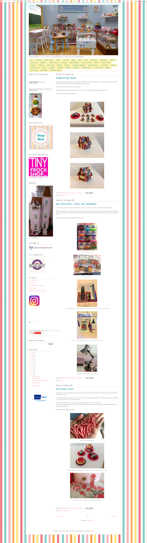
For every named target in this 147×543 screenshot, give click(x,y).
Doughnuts (43, 62)
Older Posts (114, 516)
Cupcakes (112, 60)
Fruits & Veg (50, 65)
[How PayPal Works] (41, 399)
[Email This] (86, 193)
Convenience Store (93, 65)
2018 (32, 359)
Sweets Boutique (74, 62)
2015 (32, 367)
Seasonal (113, 65)
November (35, 386)
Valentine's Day (34, 67)
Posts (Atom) (90, 520)
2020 (32, 354)
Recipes (108, 67)
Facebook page (32, 288)
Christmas (60, 67)
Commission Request (55, 70)
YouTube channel (33, 280)
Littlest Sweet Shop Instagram (36, 285)
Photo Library (32, 283)
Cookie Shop (103, 60)
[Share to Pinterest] (92, 193)
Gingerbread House (66, 78)
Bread (79, 60)
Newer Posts (60, 516)
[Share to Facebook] (91, 193)
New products (63, 195)
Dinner (58, 60)
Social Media (34, 70)
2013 (32, 371)
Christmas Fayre (65, 389)
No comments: (79, 192)
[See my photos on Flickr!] (33, 323)
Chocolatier (94, 60)
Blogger (92, 531)
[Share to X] (89, 193)
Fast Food (66, 60)
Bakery (73, 60)
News (61, 380)
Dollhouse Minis (86, 67)
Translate (34, 83)
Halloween (52, 67)
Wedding (68, 67)
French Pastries (53, 62)
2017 (32, 362)
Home (31, 60)
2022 (32, 352)
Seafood (59, 65)
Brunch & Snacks (48, 60)
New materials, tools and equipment (76, 204)
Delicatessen (34, 62)
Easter (44, 67)
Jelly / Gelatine (86, 62)
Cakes (86, 60)
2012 (32, 374)
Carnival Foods (106, 62)
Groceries (33, 65)
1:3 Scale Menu (98, 67)
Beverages (76, 67)
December (34, 376)
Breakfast (38, 60)
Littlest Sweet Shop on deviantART (37, 290)
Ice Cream (64, 62)
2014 (32, 369)
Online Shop (44, 70)
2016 (32, 364)
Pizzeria (41, 65)
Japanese (66, 65)
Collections (104, 65)
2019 (32, 357)
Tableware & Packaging (78, 65)
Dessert (97, 62)
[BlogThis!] (87, 193)
